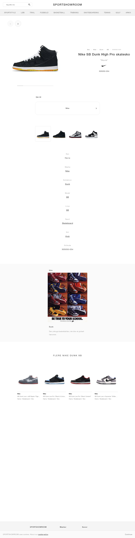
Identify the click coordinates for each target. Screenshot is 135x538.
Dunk (101, 49)
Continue (128, 534)
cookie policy (43, 534)
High (67, 236)
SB (108, 49)
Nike (94, 49)
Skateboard (67, 223)
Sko (88, 49)
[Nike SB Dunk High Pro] (43, 134)
